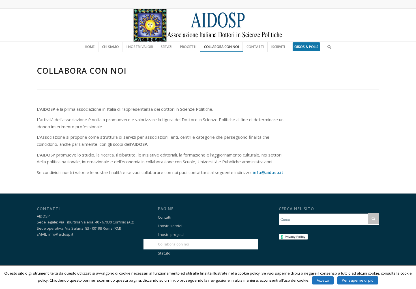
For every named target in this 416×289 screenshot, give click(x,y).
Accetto (323, 280)
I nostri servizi (170, 225)
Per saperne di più (358, 280)
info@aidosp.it (268, 172)
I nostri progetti (171, 234)
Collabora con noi (173, 244)
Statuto (164, 253)
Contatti (164, 217)
